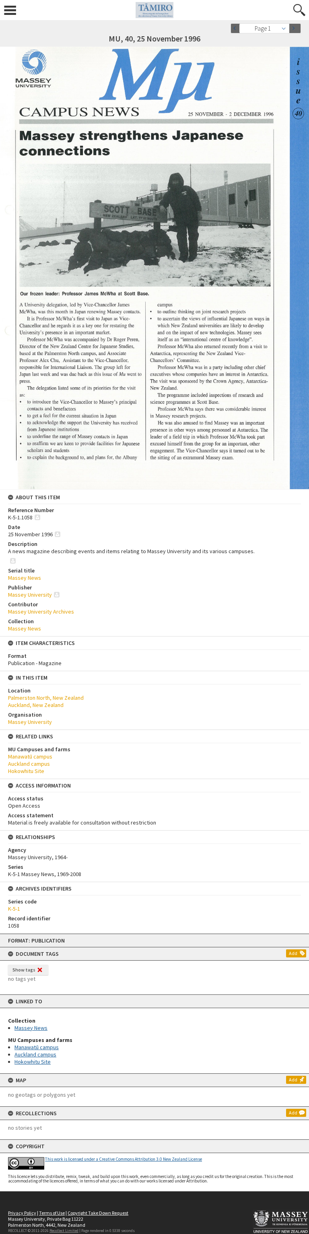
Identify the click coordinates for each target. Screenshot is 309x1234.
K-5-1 (14, 908)
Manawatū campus (36, 1047)
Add (293, 953)
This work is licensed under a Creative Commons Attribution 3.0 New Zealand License (123, 1159)
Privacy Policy (22, 1213)
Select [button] (286, 28)
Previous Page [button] (236, 28)
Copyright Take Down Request (98, 1213)
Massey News (30, 1027)
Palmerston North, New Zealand (46, 697)
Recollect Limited (63, 1230)
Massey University (30, 594)
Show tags (23, 970)
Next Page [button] (295, 28)
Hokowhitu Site (32, 1061)
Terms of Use (52, 1213)
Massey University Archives (41, 611)
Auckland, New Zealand (36, 705)
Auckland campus (35, 1054)
